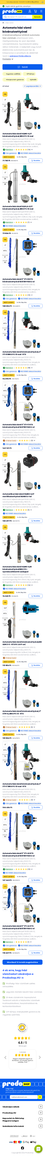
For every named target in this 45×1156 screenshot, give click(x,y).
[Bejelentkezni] (29, 11)
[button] (22, 1107)
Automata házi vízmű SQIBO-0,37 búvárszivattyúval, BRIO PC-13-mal (17, 134)
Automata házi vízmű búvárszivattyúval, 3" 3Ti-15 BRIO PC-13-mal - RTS (21, 353)
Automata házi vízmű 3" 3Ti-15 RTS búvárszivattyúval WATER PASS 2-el (18, 280)
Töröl (30, 17)
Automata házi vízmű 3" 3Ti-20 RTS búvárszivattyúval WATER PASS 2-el (18, 854)
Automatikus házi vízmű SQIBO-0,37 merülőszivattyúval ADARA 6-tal (18, 495)
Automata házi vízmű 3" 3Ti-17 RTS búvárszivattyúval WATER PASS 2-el (18, 425)
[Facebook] (22, 1148)
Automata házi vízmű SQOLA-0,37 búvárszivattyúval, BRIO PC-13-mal (17, 207)
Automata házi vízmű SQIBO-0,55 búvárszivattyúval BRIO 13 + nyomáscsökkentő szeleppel (17, 569)
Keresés (37, 17)
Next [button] (40, 1057)
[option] (22, 1059)
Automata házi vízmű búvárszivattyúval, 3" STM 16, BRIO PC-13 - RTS (21, 712)
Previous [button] (5, 1057)
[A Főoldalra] (12, 11)
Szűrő (25, 67)
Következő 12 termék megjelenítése (22, 962)
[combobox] (32, 86)
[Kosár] (35, 11)
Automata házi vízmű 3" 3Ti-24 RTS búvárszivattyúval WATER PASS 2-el (18, 927)
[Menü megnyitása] (41, 11)
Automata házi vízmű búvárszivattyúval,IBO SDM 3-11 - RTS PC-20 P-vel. (22, 643)
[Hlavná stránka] (3, 23)
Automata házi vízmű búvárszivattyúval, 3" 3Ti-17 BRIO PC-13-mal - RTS (21, 785)
